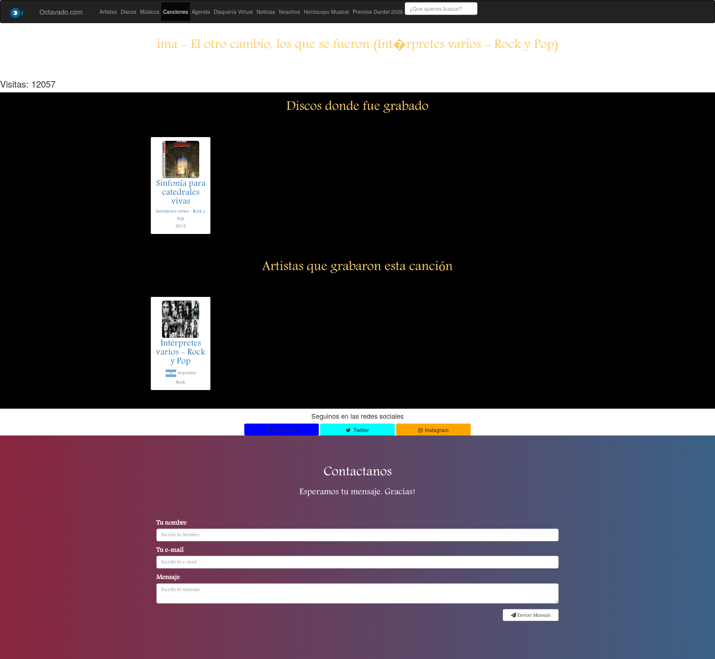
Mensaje (168, 577)
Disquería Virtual (233, 11)
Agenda (201, 11)
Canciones (175, 11)
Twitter (360, 430)
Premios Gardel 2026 (378, 11)
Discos (128, 11)
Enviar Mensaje (533, 615)
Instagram (436, 430)
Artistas (108, 11)
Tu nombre (171, 523)
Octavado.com (61, 11)
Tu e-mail (170, 550)
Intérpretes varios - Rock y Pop (180, 352)
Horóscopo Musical (326, 11)
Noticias (266, 11)
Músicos (149, 11)
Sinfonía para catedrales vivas (181, 192)
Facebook (283, 430)
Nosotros (289, 11)
